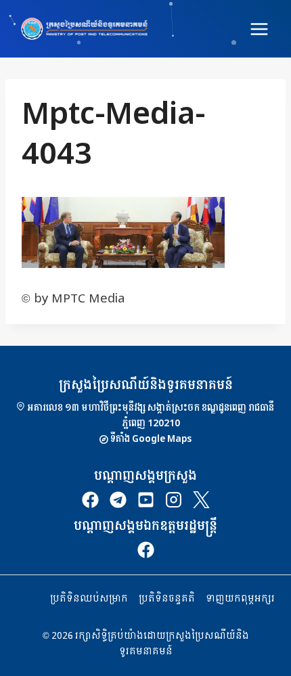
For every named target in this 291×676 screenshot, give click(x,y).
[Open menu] (259, 29)
